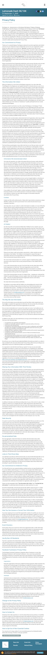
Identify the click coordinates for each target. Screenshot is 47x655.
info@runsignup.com (19, 292)
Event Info (27, 642)
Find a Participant (38, 643)
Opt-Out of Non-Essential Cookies (11, 635)
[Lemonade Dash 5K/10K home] (23, 4)
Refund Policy (28, 645)
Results (15, 645)
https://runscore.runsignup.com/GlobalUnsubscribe (14, 359)
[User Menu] (45, 4)
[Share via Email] (40, 11)
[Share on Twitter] (38, 11)
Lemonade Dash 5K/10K (14, 11)
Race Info (16, 642)
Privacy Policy (14, 653)
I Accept (40, 652)
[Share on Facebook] (36, 11)
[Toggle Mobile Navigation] (3, 5)
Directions (17, 15)
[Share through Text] (43, 11)
